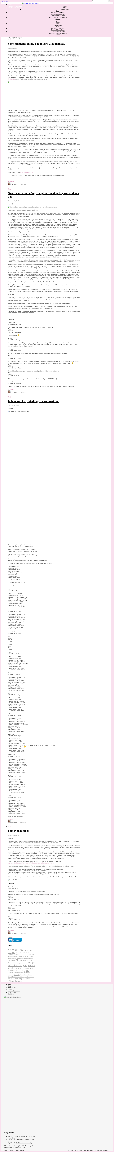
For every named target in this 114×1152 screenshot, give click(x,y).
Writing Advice (27, 978)
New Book (27, 968)
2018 (13, 953)
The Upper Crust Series (57, 12)
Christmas (25, 958)
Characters (14, 958)
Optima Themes (19, 1150)
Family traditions (18, 830)
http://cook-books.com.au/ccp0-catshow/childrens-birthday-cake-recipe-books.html (31, 863)
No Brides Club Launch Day (24, 1143)
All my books (64, 9)
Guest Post (28, 960)
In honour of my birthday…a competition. (33, 401)
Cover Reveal (11, 960)
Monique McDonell (21, 963)
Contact (10, 4)
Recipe (31, 970)
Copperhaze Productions (101, 1150)
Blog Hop (21, 956)
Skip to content (5, 1)
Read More (11, 181)
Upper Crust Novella (15, 977)
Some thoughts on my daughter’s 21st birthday (36, 43)
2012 (10, 950)
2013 (15, 950)
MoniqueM (14, 184)
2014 (21, 950)
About (64, 6)
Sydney (22, 975)
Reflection (10, 972)
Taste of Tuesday (28, 975)
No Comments (22, 184)
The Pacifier (11, 79)
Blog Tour (26, 956)
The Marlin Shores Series (58, 15)
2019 (17, 953)
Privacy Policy (12, 992)
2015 (26, 950)
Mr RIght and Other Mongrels (21, 964)
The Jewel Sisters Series (57, 14)
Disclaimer (11, 994)
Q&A (26, 970)
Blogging (16, 956)
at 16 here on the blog (26, 172)
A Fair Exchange (28, 952)
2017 (9, 953)
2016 (30, 950)
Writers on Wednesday (15, 979)
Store (57, 11)
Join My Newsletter (13, 7)
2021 (20, 952)
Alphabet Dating (13, 954)
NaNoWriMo (19, 968)
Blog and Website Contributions (58, 17)
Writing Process (15, 981)
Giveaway (20, 960)
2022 (24, 952)
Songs (17, 975)
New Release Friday (18, 970)
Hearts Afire (12, 963)
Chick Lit (19, 958)
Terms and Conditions (14, 991)
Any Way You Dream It (23, 954)
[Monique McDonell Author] (30, 3)
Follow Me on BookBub (15, 6)
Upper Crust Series (28, 977)
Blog (64, 7)
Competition (30, 958)
